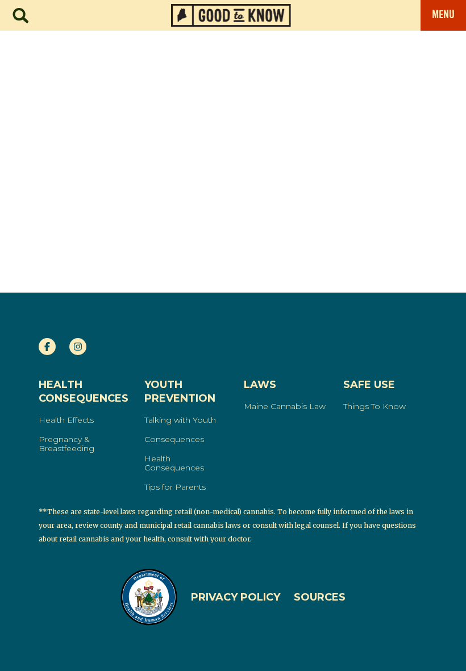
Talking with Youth (180, 420)
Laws (260, 384)
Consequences (174, 439)
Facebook (47, 347)
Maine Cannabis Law (285, 406)
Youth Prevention (179, 391)
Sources (320, 597)
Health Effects (66, 420)
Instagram (77, 347)
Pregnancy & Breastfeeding (66, 443)
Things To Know (374, 406)
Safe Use (369, 384)
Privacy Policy (235, 597)
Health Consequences (83, 391)
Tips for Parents (175, 487)
